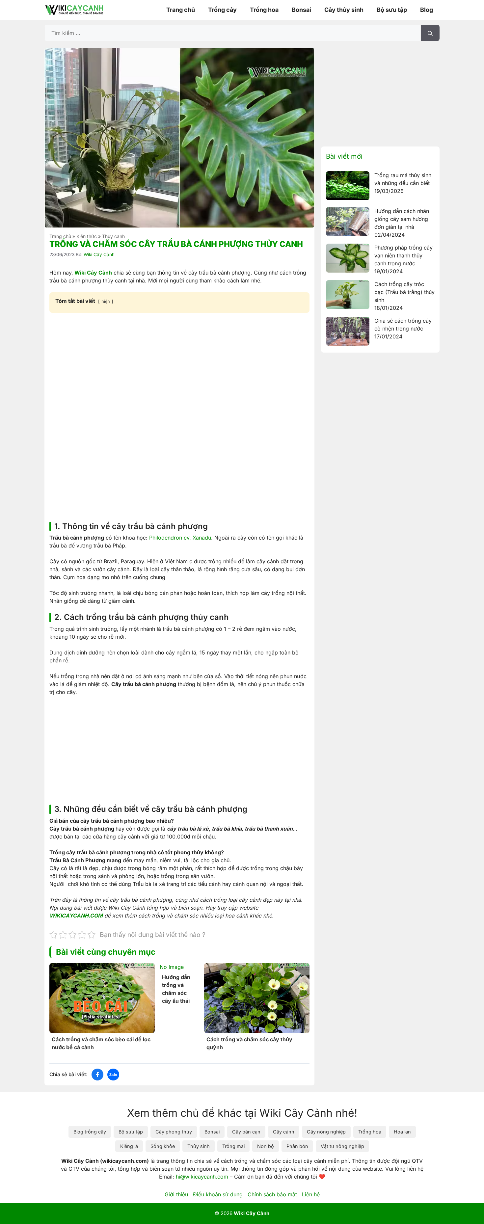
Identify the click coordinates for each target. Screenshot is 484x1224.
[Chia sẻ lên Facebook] (97, 1074)
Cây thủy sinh (343, 9)
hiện (105, 301)
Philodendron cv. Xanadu (180, 537)
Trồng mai (233, 1146)
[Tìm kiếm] (430, 33)
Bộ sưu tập (392, 9)
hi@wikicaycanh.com (202, 1176)
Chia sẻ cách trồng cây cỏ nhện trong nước (403, 324)
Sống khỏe (162, 1146)
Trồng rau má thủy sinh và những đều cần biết (402, 179)
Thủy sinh (198, 1146)
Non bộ (265, 1146)
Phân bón (297, 1146)
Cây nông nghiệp (326, 1131)
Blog (426, 9)
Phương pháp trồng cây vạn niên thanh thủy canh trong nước (403, 255)
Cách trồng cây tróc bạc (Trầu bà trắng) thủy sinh (404, 292)
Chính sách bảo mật (272, 1194)
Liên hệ (311, 1194)
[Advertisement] (179, 367)
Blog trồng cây (89, 1131)
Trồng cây (222, 9)
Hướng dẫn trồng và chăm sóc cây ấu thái (176, 989)
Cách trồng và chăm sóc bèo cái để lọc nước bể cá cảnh (101, 1043)
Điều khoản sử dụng (218, 1194)
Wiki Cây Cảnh (92, 272)
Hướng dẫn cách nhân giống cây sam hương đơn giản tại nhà (401, 219)
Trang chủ (180, 9)
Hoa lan (402, 1131)
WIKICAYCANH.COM (76, 915)
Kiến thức (86, 236)
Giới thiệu (176, 1194)
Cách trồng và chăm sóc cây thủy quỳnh (249, 1043)
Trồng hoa (264, 9)
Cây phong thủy (173, 1131)
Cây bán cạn (246, 1131)
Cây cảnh (283, 1131)
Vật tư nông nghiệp (342, 1146)
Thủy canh (113, 236)
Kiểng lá (129, 1146)
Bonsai (301, 9)
